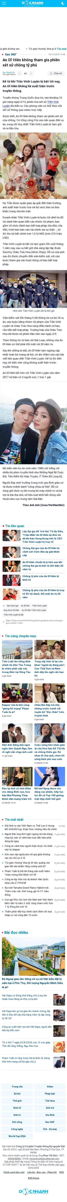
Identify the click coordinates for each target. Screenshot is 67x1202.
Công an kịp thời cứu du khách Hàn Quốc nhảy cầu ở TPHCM (35, 881)
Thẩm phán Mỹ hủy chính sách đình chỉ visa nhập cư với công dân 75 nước (35, 913)
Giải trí (17, 1115)
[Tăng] (31, 73)
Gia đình (50, 1115)
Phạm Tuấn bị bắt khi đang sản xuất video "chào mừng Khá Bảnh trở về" (35, 873)
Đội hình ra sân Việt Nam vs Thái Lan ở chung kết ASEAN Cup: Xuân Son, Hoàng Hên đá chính (35, 827)
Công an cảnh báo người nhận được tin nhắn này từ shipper (35, 848)
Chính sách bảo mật (14, 1172)
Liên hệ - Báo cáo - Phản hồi (42, 1172)
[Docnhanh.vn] (33, 1192)
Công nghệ (17, 1129)
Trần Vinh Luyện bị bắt (13, 615)
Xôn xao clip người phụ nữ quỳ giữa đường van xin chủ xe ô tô (35, 856)
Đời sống (17, 1122)
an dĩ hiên (25, 606)
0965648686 (14, 1158)
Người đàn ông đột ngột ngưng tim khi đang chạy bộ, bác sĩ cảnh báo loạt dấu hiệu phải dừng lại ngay (35, 838)
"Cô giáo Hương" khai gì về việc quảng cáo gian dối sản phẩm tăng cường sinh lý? (35, 864)
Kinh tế (17, 1108)
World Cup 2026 (17, 1136)
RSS (61, 1172)
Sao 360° (50, 1122)
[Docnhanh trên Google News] (9, 73)
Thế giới (17, 1101)
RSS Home (33, 1178)
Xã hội (17, 1093)
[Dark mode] (63, 3)
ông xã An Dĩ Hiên (11, 610)
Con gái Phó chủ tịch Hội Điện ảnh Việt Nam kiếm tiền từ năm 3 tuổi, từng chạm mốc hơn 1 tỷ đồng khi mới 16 (35, 903)
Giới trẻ (50, 1108)
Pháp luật (50, 1093)
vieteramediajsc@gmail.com (44, 1158)
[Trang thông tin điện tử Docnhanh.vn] (32, 3)
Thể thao (50, 1101)
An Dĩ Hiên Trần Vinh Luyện (34, 610)
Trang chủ (17, 1086)
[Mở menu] (4, 3)
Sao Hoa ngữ (12, 606)
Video (50, 1086)
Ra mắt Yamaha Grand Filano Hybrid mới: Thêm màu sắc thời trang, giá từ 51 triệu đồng (35, 891)
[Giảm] (19, 73)
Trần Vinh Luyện (39, 606)
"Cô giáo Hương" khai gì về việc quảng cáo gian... (34, 48)
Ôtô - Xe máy (50, 1129)
